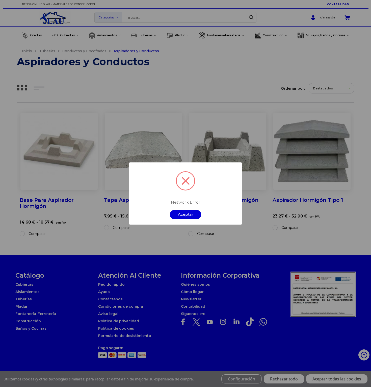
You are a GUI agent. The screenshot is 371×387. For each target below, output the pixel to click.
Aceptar (185, 214)
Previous (359, 371)
